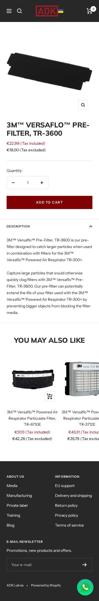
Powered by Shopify (46, 585)
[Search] (19, 11)
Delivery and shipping (73, 495)
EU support (65, 485)
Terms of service (69, 525)
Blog (10, 525)
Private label (17, 505)
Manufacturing (19, 495)
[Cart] (89, 11)
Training (13, 515)
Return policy (66, 505)
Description (18, 226)
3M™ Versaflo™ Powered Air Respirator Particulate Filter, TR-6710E (32, 418)
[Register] (84, 565)
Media (12, 485)
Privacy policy (66, 515)
